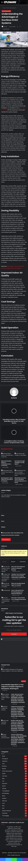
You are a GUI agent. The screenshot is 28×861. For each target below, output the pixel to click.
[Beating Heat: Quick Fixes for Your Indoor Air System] (7, 473)
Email (3, 521)
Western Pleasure (6, 810)
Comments (23, 561)
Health (3, 773)
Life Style (4, 776)
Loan (3, 803)
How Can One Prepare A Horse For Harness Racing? (18, 568)
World (3, 756)
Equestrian (4, 813)
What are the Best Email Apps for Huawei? (18, 584)
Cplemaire (4, 761)
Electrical (4, 800)
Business (4, 766)
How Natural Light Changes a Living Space (20, 462)
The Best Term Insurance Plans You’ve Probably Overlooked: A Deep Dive (18, 575)
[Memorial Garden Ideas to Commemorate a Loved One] (7, 456)
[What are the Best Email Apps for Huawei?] (6, 585)
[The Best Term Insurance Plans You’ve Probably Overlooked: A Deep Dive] (6, 577)
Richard (5, 26)
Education (4, 783)
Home (4, 8)
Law (3, 781)
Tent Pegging (5, 815)
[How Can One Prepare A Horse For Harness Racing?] (6, 569)
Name (3, 515)
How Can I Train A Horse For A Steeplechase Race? (18, 598)
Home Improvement (11, 8)
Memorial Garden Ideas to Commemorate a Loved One (6, 463)
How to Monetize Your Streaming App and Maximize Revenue (17, 592)
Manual (4, 768)
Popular (4, 561)
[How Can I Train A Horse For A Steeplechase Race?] (6, 600)
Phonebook (5, 758)
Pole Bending (5, 793)
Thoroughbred (5, 790)
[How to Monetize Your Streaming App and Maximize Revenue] (6, 592)
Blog (3, 778)
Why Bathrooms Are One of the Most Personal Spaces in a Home (20, 480)
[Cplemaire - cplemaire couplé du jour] (10, 2)
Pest (3, 805)
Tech (3, 763)
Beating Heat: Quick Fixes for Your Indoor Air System (7, 479)
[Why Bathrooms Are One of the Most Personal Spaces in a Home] (21, 473)
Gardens (4, 798)
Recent (13, 561)
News (3, 795)
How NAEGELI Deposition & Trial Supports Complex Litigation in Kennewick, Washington (12, 686)
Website (3, 527)
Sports (3, 786)
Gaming (4, 788)
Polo (3, 808)
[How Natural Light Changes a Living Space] (21, 456)
